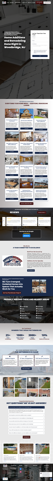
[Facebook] (20, 468)
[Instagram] (20, 471)
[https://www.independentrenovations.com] (4, 3)
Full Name (34, 36)
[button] (13, 2)
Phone (33, 40)
